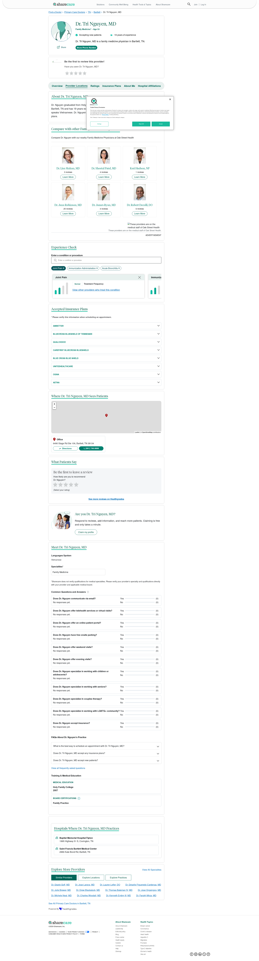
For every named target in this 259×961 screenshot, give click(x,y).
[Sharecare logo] (78, 923)
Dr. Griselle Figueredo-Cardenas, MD (143, 884)
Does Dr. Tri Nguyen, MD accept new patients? (75, 760)
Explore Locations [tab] (91, 877)
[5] (84, 72)
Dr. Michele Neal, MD (61, 895)
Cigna (56, 374)
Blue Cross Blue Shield (65, 358)
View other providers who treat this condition (96, 289)
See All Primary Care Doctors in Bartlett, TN (69, 903)
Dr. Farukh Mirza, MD (146, 895)
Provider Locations (77, 85)
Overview (57, 86)
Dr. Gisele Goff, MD (60, 884)
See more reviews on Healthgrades (106, 499)
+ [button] (54, 404)
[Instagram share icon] (196, 955)
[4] (80, 72)
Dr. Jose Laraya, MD (85, 884)
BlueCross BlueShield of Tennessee (72, 334)
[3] (75, 72)
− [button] (54, 407)
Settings (99, 124)
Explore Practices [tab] (118, 877)
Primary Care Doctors (74, 12)
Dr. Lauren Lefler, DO (110, 884)
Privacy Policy (105, 114)
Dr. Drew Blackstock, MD (88, 890)
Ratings (95, 86)
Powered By (54, 908)
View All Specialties (151, 869)
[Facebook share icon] (192, 955)
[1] (66, 72)
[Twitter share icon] (204, 955)
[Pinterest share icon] (208, 955)
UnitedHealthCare (63, 366)
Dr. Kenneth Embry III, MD (118, 895)
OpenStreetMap (147, 432)
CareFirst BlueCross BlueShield (71, 350)
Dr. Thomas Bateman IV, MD (118, 890)
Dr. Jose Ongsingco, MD (149, 890)
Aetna (56, 382)
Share (63, 47)
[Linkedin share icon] (200, 955)
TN (89, 12)
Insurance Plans (111, 86)
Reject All (141, 124)
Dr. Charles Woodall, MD (89, 895)
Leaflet (137, 432)
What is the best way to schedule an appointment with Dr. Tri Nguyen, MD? (88, 745)
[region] (130, 113)
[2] (71, 72)
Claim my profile (86, 532)
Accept (160, 124)
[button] (87, 591)
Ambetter (58, 325)
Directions (67, 448)
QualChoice (59, 342)
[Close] (170, 99)
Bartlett (97, 12)
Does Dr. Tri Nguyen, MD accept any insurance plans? (79, 753)
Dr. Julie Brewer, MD (61, 890)
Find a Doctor (55, 12)
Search (189, 4)
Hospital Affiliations (149, 86)
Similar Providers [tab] (64, 877)
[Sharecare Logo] (64, 4)
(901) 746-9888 (92, 448)
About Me (129, 86)
